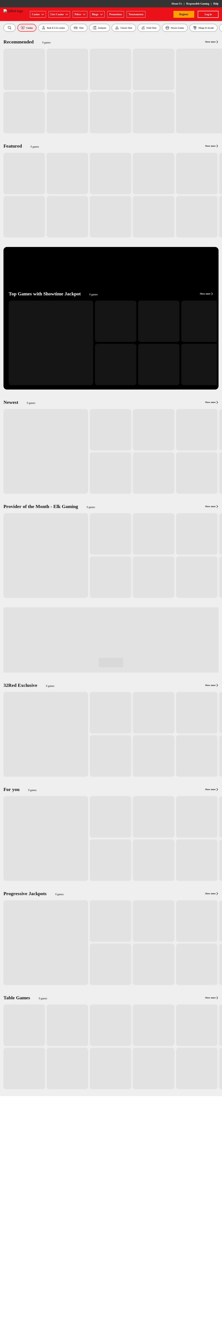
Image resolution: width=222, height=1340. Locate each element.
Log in (208, 14)
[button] (9, 28)
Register (183, 14)
